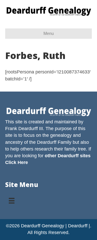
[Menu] (11, 199)
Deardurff (46, 142)
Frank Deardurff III (24, 128)
